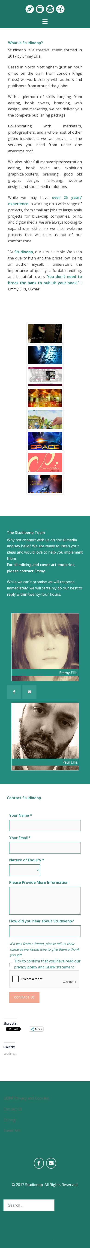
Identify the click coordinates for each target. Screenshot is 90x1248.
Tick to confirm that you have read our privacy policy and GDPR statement (47, 964)
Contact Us (24, 997)
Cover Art (11, 1130)
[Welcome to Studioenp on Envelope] (51, 1163)
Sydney (56, 1239)
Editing (9, 1119)
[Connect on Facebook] (14, 692)
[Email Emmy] (29, 692)
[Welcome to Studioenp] (45, 8)
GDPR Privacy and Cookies (26, 1098)
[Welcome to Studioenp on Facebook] (39, 1163)
